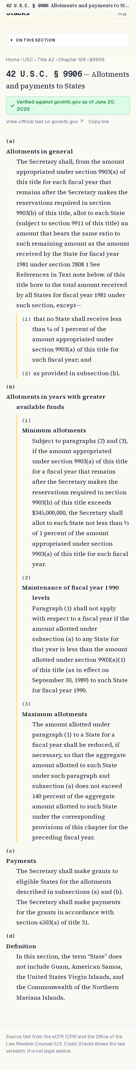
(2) (26, 373)
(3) (26, 704)
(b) (10, 387)
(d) (10, 936)
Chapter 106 (72, 59)
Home (12, 59)
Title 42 (45, 59)
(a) (10, 141)
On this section (36, 40)
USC (28, 59)
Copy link (99, 121)
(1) (26, 319)
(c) (10, 851)
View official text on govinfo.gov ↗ (45, 121)
